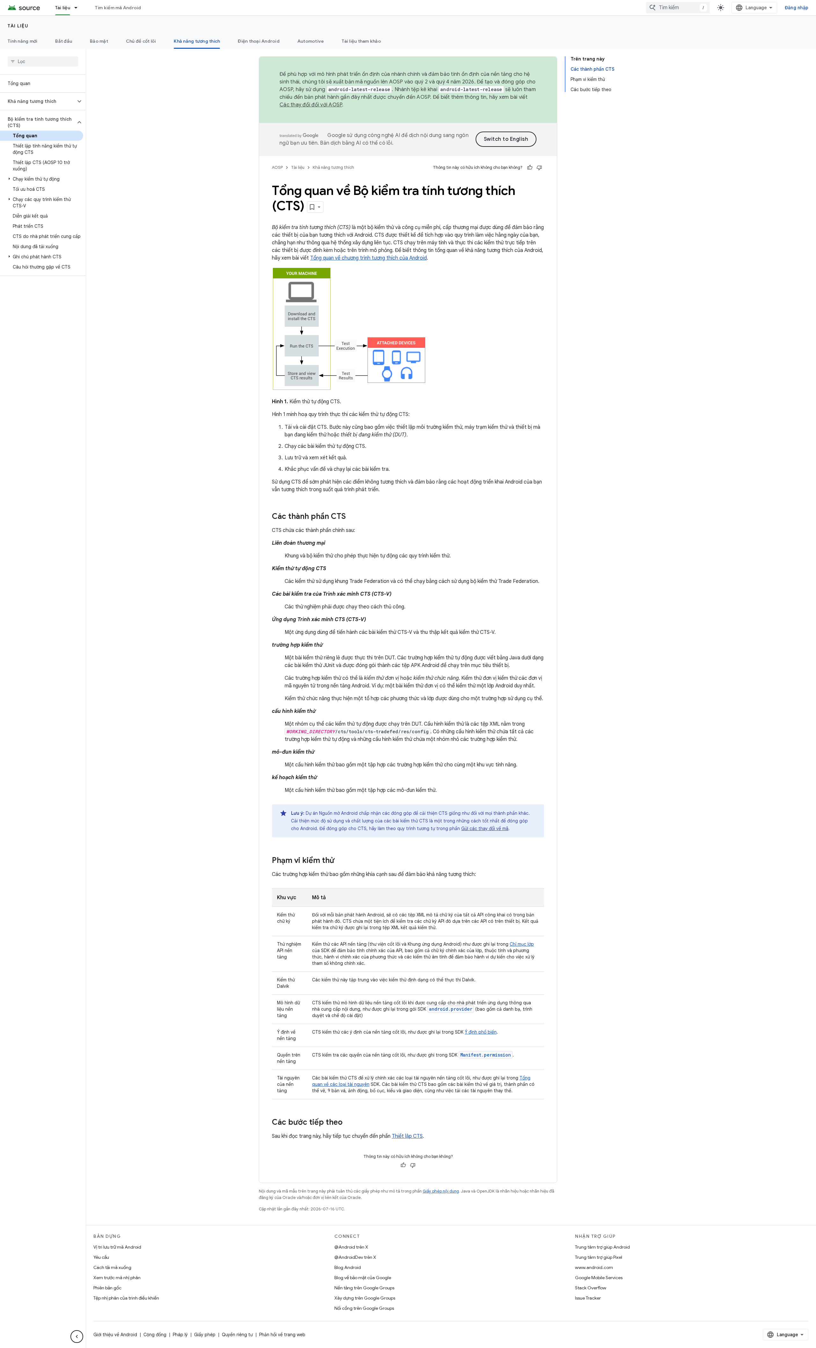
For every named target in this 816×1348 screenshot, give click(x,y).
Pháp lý (180, 1334)
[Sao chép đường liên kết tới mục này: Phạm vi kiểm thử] (340, 861)
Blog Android (347, 1267)
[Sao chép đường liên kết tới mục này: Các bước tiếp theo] (349, 1123)
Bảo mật (99, 41)
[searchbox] (43, 61)
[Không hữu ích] (539, 167)
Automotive (310, 41)
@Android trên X (351, 1247)
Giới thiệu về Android (115, 1334)
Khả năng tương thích (197, 41)
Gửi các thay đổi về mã (484, 828)
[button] (38, 101)
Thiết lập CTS (407, 1136)
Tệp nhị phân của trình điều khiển (126, 1298)
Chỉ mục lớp (522, 944)
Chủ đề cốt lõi (141, 41)
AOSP (277, 167)
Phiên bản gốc (107, 1288)
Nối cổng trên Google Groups (364, 1308)
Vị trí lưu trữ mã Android (117, 1247)
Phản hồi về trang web (282, 1334)
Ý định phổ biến (481, 1032)
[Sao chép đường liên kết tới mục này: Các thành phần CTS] (352, 517)
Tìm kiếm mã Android (118, 8)
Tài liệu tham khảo (361, 41)
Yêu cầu (101, 1257)
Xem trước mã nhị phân (117, 1277)
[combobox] (678, 7)
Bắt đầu (63, 41)
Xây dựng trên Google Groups (364, 1298)
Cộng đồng (154, 1334)
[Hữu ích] (530, 167)
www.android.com (594, 1267)
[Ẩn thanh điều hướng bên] (76, 1336)
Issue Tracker (588, 1298)
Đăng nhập (796, 8)
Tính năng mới (22, 41)
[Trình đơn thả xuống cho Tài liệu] (78, 7)
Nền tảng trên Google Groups (364, 1288)
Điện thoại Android (259, 41)
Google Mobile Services (599, 1277)
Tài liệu (62, 8)
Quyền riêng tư (237, 1334)
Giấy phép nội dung (441, 1191)
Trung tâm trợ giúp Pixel (598, 1257)
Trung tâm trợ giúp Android (602, 1247)
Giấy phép (204, 1334)
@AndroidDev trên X (355, 1257)
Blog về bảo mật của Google (362, 1277)
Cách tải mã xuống (112, 1267)
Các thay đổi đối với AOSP (311, 105)
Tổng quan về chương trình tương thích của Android (368, 258)
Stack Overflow (590, 1288)
